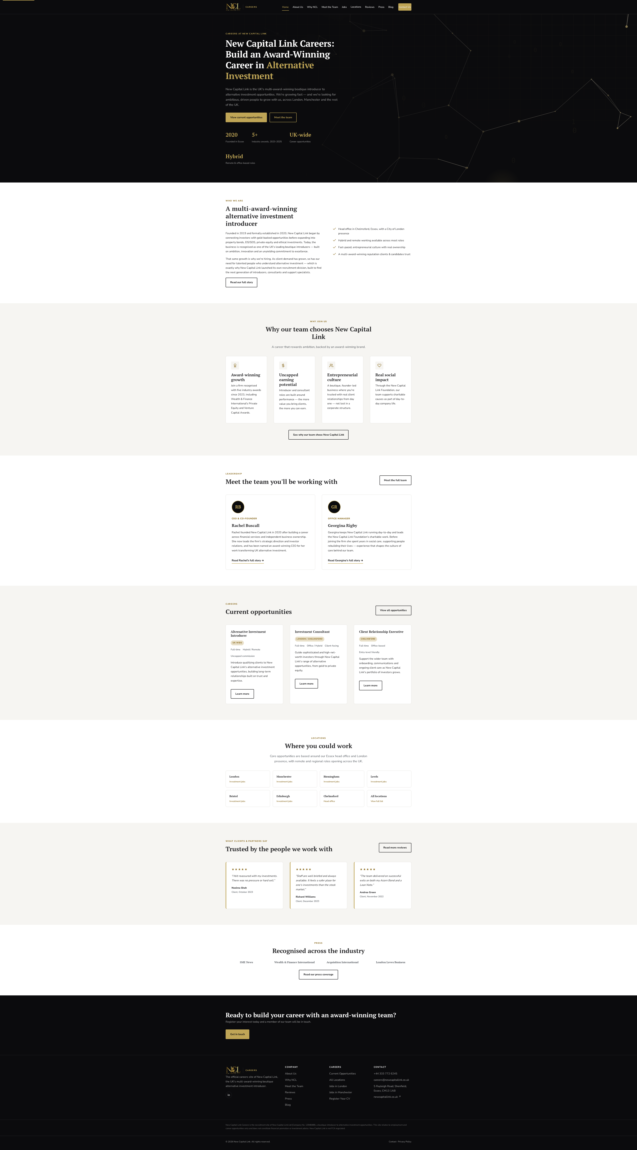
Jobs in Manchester (340, 1092)
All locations (379, 798)
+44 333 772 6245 (385, 1073)
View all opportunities (393, 610)
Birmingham (331, 779)
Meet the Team (330, 7)
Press (381, 7)
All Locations (337, 1080)
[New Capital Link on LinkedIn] (229, 1095)
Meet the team (283, 117)
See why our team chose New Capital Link (318, 435)
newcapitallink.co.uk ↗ (387, 1097)
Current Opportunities (342, 1073)
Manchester (284, 779)
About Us (298, 7)
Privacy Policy (404, 1141)
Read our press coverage (318, 974)
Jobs (344, 7)
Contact (392, 1141)
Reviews (369, 7)
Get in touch (237, 1034)
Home (285, 7)
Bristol (237, 798)
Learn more (242, 694)
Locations (356, 6)
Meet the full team (395, 480)
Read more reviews (395, 847)
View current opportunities (246, 117)
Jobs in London (338, 1086)
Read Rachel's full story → (248, 560)
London (237, 779)
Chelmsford (331, 798)
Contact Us (405, 7)
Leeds (379, 779)
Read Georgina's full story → (345, 560)
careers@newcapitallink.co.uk (391, 1080)
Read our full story (241, 282)
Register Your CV (339, 1099)
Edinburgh (284, 798)
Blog (390, 7)
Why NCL (312, 7)
